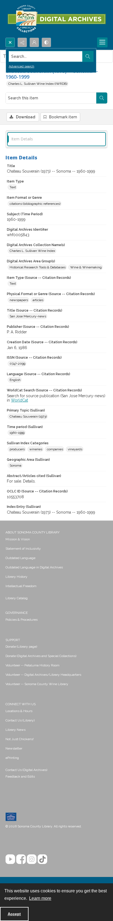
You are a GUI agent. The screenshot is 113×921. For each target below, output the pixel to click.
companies (55, 449)
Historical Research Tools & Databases (38, 267)
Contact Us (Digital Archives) (26, 770)
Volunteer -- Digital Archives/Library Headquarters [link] (43, 675)
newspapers (19, 300)
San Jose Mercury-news (28, 316)
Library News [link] (15, 730)
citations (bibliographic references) (35, 204)
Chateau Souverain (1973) (28, 416)
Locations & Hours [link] (18, 711)
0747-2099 (17, 364)
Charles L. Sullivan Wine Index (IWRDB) (37, 84)
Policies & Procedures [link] (21, 620)
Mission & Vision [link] (17, 539)
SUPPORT (12, 640)
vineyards (75, 449)
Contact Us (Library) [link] (20, 720)
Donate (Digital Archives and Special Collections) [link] (40, 656)
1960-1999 (17, 433)
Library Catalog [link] (16, 598)
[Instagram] (31, 859)
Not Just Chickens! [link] (19, 739)
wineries (35, 449)
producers (17, 449)
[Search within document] (101, 97)
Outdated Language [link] (20, 558)
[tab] (56, 139)
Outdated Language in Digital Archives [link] (34, 567)
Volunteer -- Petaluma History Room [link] (32, 665)
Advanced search (21, 66)
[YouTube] (10, 859)
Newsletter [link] (13, 748)
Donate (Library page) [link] (21, 646)
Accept (14, 914)
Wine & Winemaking (86, 267)
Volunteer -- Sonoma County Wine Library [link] (36, 684)
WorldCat (19, 400)
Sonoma (15, 465)
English (15, 380)
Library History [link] (16, 577)
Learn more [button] (40, 898)
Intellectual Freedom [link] (20, 586)
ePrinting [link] (12, 758)
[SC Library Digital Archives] (56, 19)
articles (38, 300)
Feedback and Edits (20, 776)
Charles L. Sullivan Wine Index (32, 251)
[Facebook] (21, 859)
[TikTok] (42, 859)
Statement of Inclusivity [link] (23, 549)
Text (13, 187)
